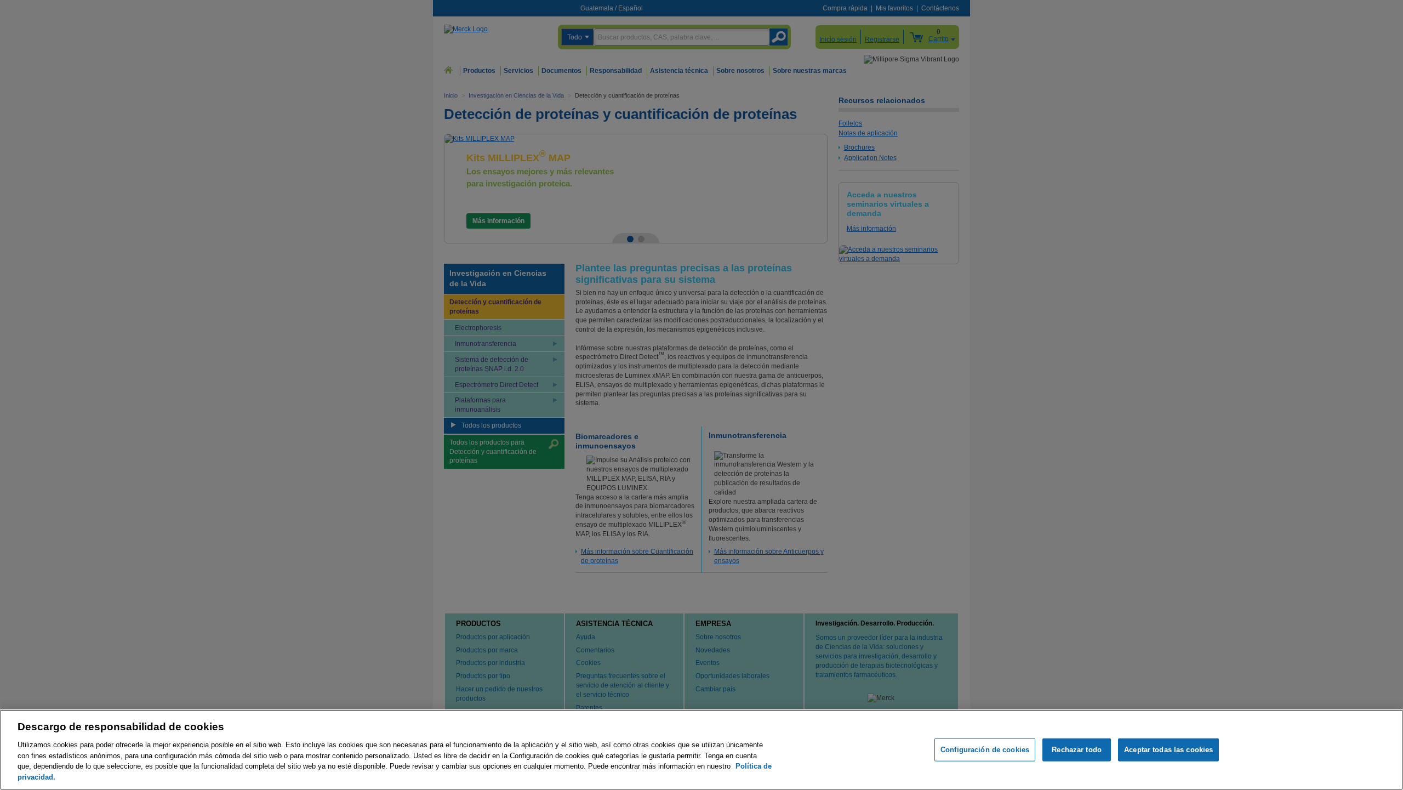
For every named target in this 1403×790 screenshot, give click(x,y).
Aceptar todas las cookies (1168, 750)
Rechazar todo (1077, 750)
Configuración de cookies (984, 750)
